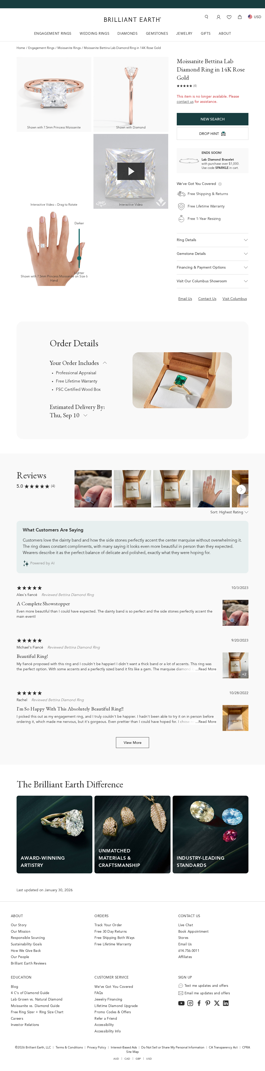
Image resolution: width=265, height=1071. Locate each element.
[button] (212, 240)
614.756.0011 (188, 951)
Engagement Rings (41, 48)
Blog (14, 987)
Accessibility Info (107, 1031)
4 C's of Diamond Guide (30, 993)
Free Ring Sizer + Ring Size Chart (37, 1012)
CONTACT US (189, 916)
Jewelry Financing (108, 999)
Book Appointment (193, 931)
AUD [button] (116, 1059)
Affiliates (185, 957)
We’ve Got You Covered (113, 987)
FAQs (98, 993)
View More (133, 743)
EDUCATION (21, 977)
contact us (185, 102)
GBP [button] (138, 1059)
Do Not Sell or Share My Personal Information (172, 1047)
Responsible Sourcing (28, 938)
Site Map (132, 1052)
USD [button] (149, 1059)
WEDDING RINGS (94, 33)
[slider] (79, 258)
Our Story (18, 925)
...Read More (205, 669)
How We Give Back (26, 951)
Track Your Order (108, 925)
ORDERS (101, 916)
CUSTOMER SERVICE (111, 977)
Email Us (185, 944)
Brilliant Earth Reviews (28, 963)
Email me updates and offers (207, 993)
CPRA (246, 1047)
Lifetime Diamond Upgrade (116, 1006)
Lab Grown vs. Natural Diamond (37, 999)
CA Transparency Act (223, 1047)
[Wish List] (229, 16)
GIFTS (205, 33)
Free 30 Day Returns (110, 931)
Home (21, 48)
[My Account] (218, 16)
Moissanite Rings (69, 48)
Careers (17, 1018)
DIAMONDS (127, 33)
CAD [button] (127, 1059)
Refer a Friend (105, 1018)
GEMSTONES (157, 33)
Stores (183, 938)
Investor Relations (25, 1025)
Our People (20, 957)
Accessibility (104, 1025)
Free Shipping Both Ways (114, 938)
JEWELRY (184, 33)
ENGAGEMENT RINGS (52, 33)
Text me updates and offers (207, 986)
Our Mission (20, 931)
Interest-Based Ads (124, 1047)
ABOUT (225, 33)
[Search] (206, 17)
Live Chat (185, 925)
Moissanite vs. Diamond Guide (35, 1006)
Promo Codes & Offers (112, 1012)
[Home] (132, 19)
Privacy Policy (96, 1047)
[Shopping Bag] (239, 16)
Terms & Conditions (69, 1047)
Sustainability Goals (26, 944)
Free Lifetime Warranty (76, 381)
